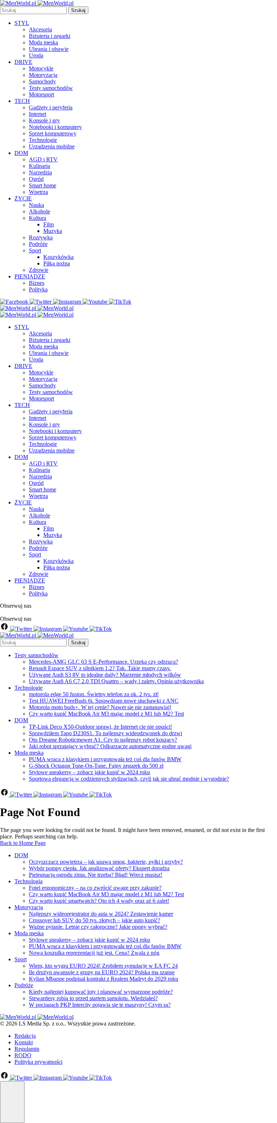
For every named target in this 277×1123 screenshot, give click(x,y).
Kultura (37, 218)
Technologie (43, 140)
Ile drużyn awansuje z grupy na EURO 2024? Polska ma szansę (102, 972)
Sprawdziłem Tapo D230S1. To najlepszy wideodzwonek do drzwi (105, 733)
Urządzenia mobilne (52, 146)
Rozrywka (41, 237)
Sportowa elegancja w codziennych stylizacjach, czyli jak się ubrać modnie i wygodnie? (129, 779)
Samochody (42, 81)
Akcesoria (40, 29)
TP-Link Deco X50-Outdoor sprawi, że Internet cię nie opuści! (100, 727)
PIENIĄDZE (29, 276)
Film (48, 224)
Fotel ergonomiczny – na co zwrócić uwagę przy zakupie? (95, 888)
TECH (22, 101)
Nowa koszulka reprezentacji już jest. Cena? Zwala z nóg (94, 953)
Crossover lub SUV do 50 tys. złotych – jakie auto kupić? (94, 920)
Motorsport (41, 94)
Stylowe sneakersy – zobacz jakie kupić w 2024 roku (89, 772)
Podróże (38, 244)
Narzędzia (40, 172)
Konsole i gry (44, 120)
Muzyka (52, 231)
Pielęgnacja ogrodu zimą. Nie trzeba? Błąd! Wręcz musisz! (95, 875)
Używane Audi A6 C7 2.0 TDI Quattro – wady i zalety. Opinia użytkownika (116, 681)
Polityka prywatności (38, 1062)
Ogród (36, 179)
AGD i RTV (43, 159)
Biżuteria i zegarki (49, 36)
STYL (21, 23)
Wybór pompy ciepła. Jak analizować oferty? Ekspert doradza (99, 868)
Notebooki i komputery (55, 127)
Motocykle (41, 68)
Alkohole (39, 211)
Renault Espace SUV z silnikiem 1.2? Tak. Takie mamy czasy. (100, 668)
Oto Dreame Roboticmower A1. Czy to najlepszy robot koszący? (103, 740)
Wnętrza (38, 192)
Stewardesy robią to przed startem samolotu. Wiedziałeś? (93, 998)
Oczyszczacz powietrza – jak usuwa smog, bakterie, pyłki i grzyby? (106, 862)
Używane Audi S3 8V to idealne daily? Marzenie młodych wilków (105, 675)
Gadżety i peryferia (50, 107)
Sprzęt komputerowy (52, 133)
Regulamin (26, 1049)
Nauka (36, 205)
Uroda (36, 55)
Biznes (36, 283)
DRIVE (23, 62)
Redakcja (25, 1036)
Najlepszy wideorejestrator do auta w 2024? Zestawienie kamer (101, 914)
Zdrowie (38, 270)
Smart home (42, 185)
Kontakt (23, 1042)
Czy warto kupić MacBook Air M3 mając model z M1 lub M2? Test (106, 714)
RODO (22, 1055)
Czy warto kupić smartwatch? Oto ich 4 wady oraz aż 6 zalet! (99, 901)
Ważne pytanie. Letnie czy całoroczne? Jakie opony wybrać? (98, 927)
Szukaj (78, 10)
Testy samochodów (51, 88)
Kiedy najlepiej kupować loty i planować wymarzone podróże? (101, 992)
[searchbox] (33, 10)
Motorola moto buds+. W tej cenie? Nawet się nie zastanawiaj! (100, 707)
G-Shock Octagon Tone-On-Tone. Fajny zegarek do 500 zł (96, 766)
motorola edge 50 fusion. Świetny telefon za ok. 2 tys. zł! (94, 694)
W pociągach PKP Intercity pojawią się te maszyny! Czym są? (100, 1005)
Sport (35, 250)
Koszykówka (58, 257)
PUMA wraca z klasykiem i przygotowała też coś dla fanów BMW (105, 759)
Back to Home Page (23, 843)
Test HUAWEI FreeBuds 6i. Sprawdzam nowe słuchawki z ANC (104, 701)
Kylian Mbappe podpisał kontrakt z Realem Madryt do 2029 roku (103, 979)
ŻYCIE (23, 198)
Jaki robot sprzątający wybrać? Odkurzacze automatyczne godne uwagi (110, 746)
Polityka (38, 289)
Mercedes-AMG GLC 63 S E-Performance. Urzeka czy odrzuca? (103, 662)
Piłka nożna (56, 263)
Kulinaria (39, 166)
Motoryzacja (43, 75)
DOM (21, 153)
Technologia (28, 881)
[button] (12, 1102)
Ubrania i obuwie (49, 49)
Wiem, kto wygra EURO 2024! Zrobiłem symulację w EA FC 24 (103, 966)
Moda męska (43, 42)
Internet (37, 114)
